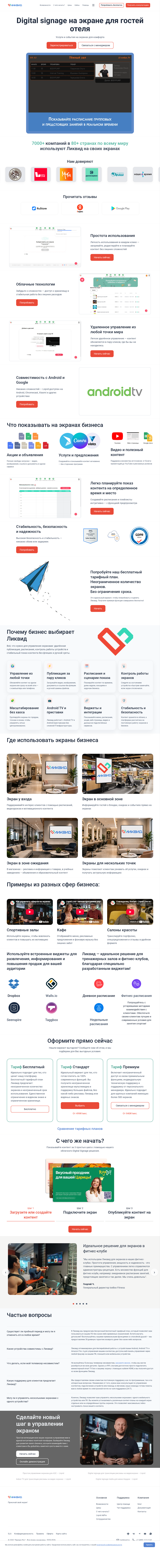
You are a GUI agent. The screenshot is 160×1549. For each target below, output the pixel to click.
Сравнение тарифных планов (80, 1129)
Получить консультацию (138, 5)
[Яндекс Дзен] (128, 1533)
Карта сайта (61, 1534)
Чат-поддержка (123, 1508)
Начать (98, 608)
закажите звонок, (123, 1363)
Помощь (85, 5)
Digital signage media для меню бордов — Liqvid (116, 1479)
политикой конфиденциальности (109, 1545)
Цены (70, 5)
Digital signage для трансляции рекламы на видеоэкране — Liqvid (116, 1473)
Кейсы (77, 5)
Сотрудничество (103, 1519)
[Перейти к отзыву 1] (73, 1304)
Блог (140, 1504)
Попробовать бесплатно (111, 5)
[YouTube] (145, 1533)
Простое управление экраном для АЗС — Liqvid (43, 1473)
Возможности (45, 5)
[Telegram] (139, 1533)
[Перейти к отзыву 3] (80, 1304)
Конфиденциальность (23, 1534)
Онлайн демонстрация (32, 1461)
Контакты (142, 1511)
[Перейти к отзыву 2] (76, 1304)
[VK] (133, 1533)
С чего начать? (59, 5)
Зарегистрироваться (61, 45)
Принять (149, 1545)
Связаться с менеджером (96, 45)
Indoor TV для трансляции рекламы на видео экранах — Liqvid (43, 1479)
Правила (40, 1534)
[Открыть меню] (93, 5)
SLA (9, 1534)
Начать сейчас (102, 257)
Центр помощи (123, 1504)
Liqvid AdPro (101, 1515)
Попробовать (27, 302)
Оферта (50, 1534)
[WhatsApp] (150, 1533)
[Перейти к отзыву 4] (83, 1304)
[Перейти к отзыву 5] (86, 1304)
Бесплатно (30, 1109)
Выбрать (80, 1105)
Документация (144, 1508)
